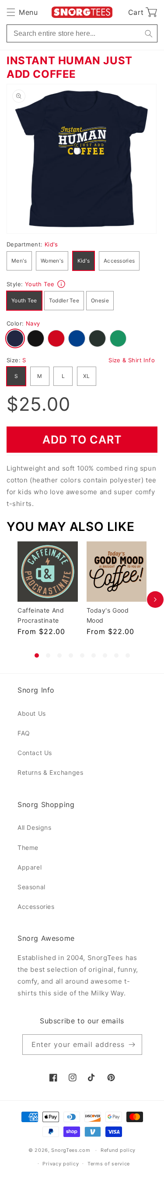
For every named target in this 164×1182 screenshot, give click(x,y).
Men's (19, 260)
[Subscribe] (132, 1044)
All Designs (34, 827)
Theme (27, 847)
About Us (31, 713)
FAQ (23, 733)
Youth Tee (24, 300)
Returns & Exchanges (50, 772)
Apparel (29, 867)
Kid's (83, 260)
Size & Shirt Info (131, 360)
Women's (52, 260)
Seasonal (31, 887)
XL (86, 376)
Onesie (100, 300)
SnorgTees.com (70, 1150)
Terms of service (108, 1164)
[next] (155, 599)
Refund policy (118, 1150)
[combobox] (82, 33)
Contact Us (34, 752)
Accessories (119, 260)
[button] (22, 12)
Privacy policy (60, 1164)
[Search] (148, 33)
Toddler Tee (64, 300)
